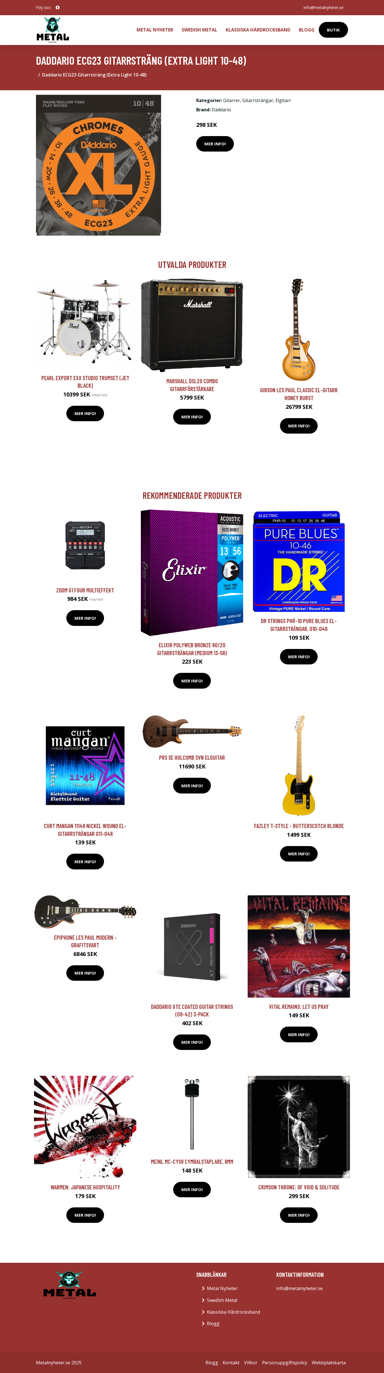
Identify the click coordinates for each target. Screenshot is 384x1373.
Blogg (307, 30)
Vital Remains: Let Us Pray (299, 1006)
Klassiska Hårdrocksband (258, 30)
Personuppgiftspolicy (284, 1363)
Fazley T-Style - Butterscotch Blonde (299, 825)
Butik (333, 30)
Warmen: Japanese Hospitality (85, 1187)
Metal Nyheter (155, 30)
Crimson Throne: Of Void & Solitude (299, 1187)
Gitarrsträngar (257, 100)
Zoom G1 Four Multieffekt (85, 590)
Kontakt (231, 1363)
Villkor (250, 1363)
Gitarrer (231, 100)
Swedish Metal (199, 30)
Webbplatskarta (329, 1363)
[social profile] (57, 7)
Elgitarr (283, 100)
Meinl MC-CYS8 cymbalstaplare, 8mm (192, 1161)
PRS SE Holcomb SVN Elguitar (192, 757)
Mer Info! (215, 143)
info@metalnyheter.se (324, 7)
